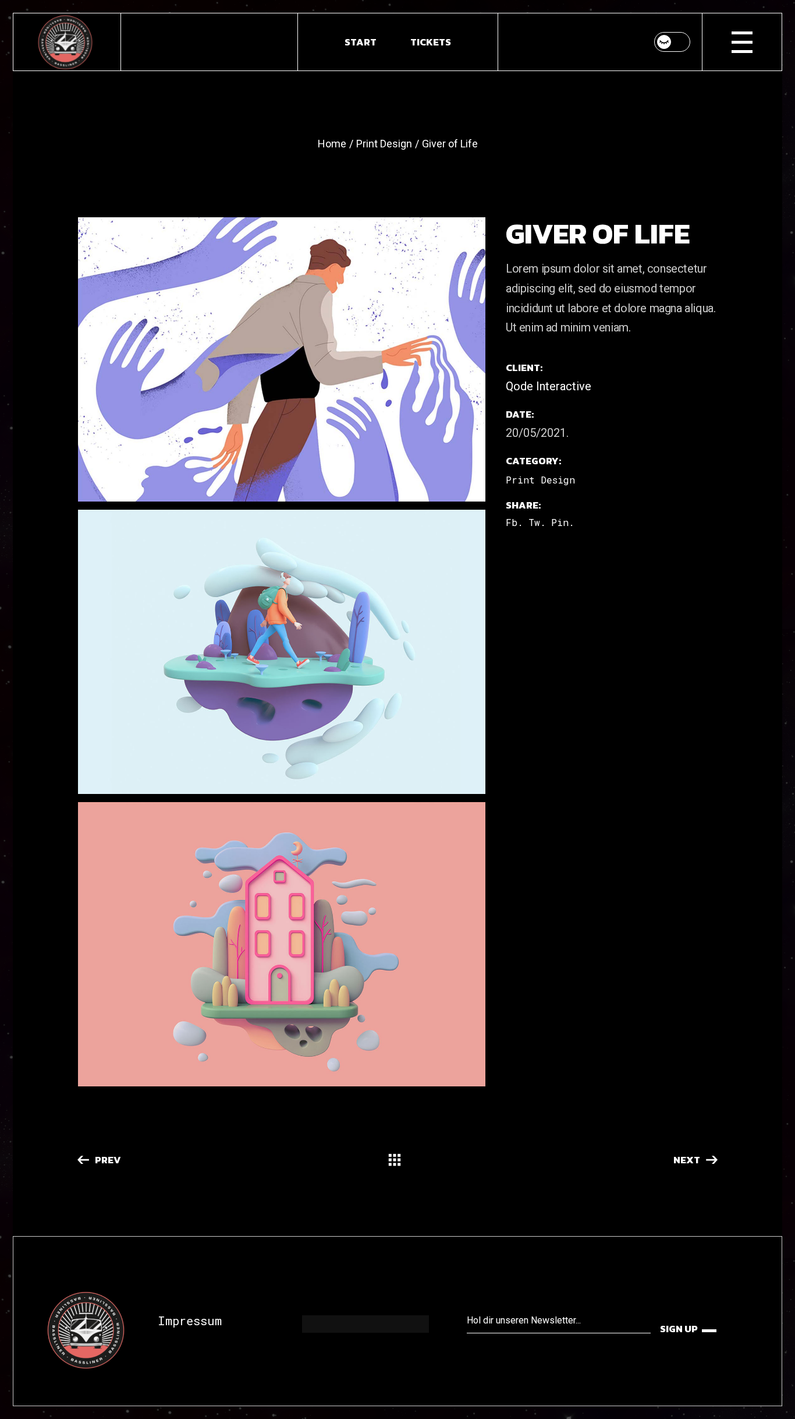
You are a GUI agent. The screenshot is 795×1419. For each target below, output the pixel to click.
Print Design (540, 480)
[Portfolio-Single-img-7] (281, 944)
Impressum (190, 1320)
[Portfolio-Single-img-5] (281, 359)
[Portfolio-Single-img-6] (281, 652)
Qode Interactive (548, 386)
